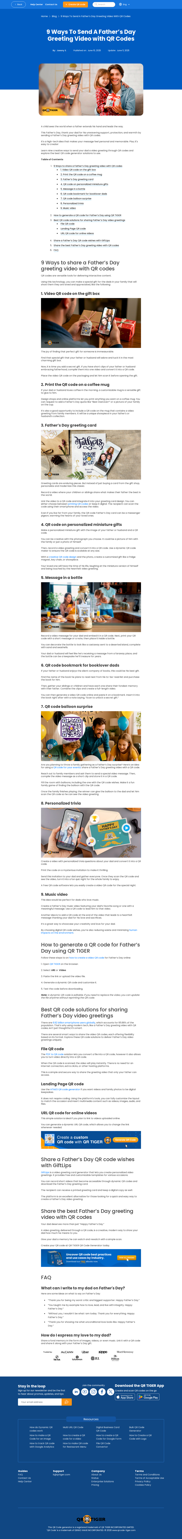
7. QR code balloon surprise (76, 198)
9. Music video (68, 208)
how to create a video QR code (86, 957)
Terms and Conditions (147, 1474)
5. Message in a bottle (73, 189)
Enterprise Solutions (102, 1481)
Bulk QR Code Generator (136, 1429)
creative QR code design (62, 557)
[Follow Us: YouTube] (84, 1391)
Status (95, 1478)
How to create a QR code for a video (74, 1437)
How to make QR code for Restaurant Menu (75, 1445)
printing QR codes (78, 504)
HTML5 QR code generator (65, 1089)
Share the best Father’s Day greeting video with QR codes (86, 245)
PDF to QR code (55, 1054)
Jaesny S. (61, 50)
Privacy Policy (142, 1481)
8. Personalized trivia (72, 203)
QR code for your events (67, 767)
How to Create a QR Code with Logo (140, 1437)
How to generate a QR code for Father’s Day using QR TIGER (87, 215)
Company (98, 1471)
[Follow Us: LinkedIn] (76, 1391)
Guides (23, 1471)
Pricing (95, 1485)
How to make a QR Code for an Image (40, 1437)
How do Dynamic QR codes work (41, 1429)
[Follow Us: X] (110, 1391)
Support (58, 1471)
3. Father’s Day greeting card (77, 179)
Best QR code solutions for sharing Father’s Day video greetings (89, 220)
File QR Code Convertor (103, 1445)
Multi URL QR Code (73, 1427)
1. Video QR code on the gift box (78, 169)
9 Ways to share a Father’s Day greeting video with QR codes (88, 166)
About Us (96, 1474)
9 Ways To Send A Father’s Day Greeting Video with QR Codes (95, 16)
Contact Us (24, 1478)
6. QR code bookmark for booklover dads (84, 193)
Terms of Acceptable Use (149, 1478)
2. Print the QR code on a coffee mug (81, 174)
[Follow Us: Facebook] (102, 1391)
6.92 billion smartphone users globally (74, 1022)
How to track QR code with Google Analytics (42, 1445)
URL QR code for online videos (77, 233)
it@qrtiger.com (61, 1474)
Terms (139, 1471)
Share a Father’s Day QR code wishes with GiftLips (82, 240)
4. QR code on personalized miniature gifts (84, 184)
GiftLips (45, 1172)
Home (44, 16)
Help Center (25, 1481)
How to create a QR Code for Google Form (108, 1437)
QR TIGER (55, 964)
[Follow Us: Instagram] (93, 1391)
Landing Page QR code (73, 228)
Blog (54, 16)
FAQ (56, 250)
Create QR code (76, 4)
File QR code (68, 223)
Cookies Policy (143, 1485)
